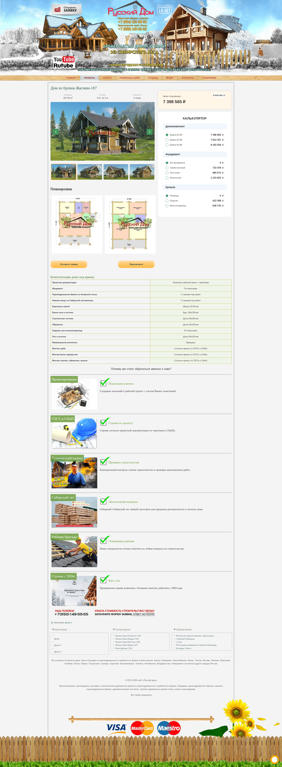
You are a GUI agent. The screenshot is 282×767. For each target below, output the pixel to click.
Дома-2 (57, 645)
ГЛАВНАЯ (71, 78)
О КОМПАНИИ (209, 78)
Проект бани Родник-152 (127, 639)
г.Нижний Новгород (185, 639)
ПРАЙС (169, 78)
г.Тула (179, 642)
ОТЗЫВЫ (153, 78)
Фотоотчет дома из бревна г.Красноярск (195, 635)
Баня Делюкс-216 (123, 648)
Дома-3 (68, 622)
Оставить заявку (69, 264)
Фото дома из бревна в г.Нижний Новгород (196, 645)
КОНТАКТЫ (188, 78)
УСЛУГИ (107, 78)
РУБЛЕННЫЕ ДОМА (130, 78)
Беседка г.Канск (183, 648)
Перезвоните (136, 264)
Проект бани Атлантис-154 (128, 635)
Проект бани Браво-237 (126, 645)
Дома (56, 638)
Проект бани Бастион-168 (127, 642)
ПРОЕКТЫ (89, 78)
